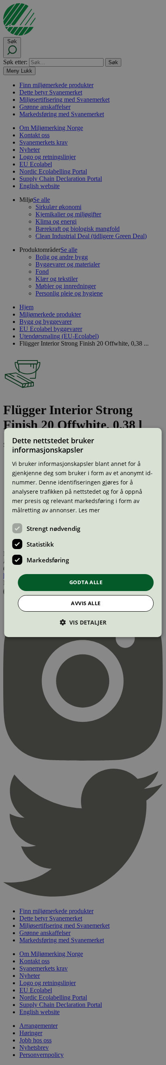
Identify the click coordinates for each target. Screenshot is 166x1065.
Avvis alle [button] (85, 603)
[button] (83, 622)
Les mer (89, 510)
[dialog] (83, 532)
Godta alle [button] (85, 582)
